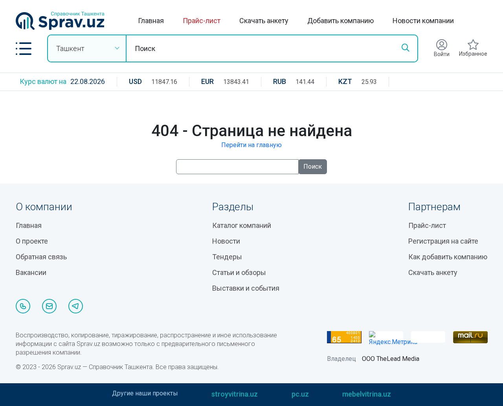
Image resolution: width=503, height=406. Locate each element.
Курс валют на (43, 81)
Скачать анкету (263, 20)
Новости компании (423, 20)
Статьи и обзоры (239, 272)
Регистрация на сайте (443, 241)
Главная (151, 20)
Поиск (312, 166)
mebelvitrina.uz (366, 394)
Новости (226, 241)
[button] (23, 48)
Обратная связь (41, 257)
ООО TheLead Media (390, 358)
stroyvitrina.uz (234, 394)
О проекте (32, 241)
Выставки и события (245, 288)
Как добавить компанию (447, 257)
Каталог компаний (241, 225)
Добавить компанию (340, 20)
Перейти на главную (251, 145)
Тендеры (227, 257)
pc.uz (300, 394)
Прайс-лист (201, 20)
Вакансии (31, 272)
